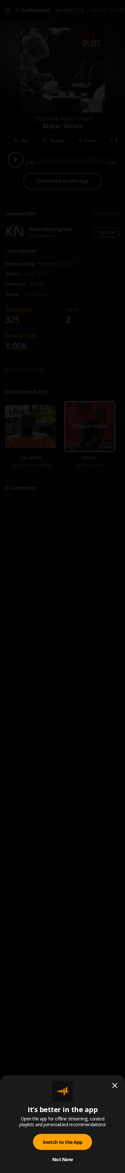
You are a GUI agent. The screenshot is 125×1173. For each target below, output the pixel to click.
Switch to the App (62, 1142)
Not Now (62, 1159)
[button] (62, 586)
